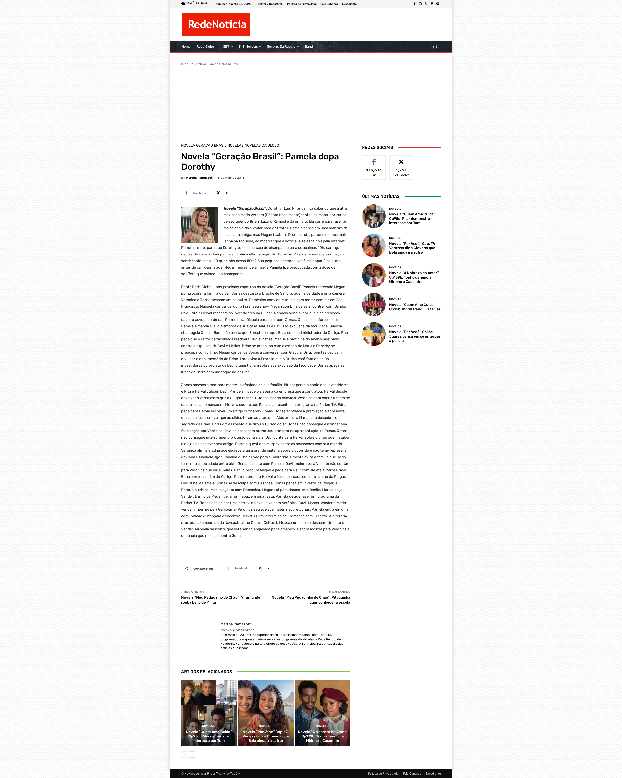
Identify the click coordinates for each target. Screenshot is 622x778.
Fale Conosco (412, 773)
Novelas (235, 145)
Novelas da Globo (262, 145)
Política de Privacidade (383, 773)
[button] (435, 46)
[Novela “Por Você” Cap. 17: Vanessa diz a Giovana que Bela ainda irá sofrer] (266, 713)
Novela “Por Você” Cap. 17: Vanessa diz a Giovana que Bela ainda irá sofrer (266, 736)
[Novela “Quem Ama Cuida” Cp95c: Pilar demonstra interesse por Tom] (209, 713)
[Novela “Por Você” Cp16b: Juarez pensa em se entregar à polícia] (374, 334)
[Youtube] (438, 4)
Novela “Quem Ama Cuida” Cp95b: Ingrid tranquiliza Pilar (414, 307)
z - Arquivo (198, 64)
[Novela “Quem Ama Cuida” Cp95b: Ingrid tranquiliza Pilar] (374, 304)
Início (184, 64)
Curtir (374, 159)
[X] (426, 4)
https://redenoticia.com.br (236, 630)
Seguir (401, 159)
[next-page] (192, 754)
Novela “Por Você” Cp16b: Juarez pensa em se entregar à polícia (414, 336)
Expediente (433, 773)
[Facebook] (414, 4)
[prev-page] (184, 754)
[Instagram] (420, 4)
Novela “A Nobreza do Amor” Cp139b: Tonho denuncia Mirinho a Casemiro (322, 736)
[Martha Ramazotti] (201, 636)
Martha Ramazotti (199, 177)
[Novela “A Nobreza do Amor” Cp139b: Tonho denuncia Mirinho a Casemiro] (322, 713)
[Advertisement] (311, 102)
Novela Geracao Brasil (224, 64)
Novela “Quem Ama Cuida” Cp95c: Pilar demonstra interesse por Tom (209, 736)
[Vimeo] (432, 4)
